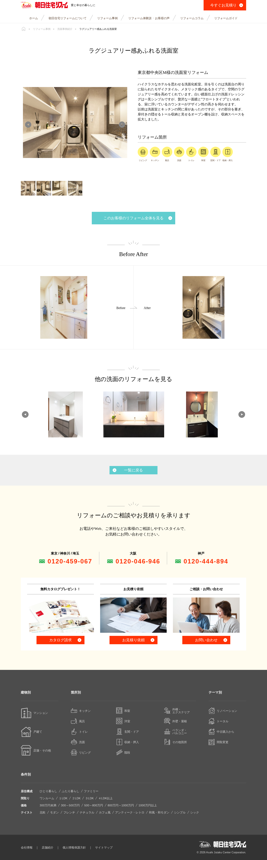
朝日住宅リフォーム (44, 5)
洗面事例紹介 (64, 29)
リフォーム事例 (41, 29)
